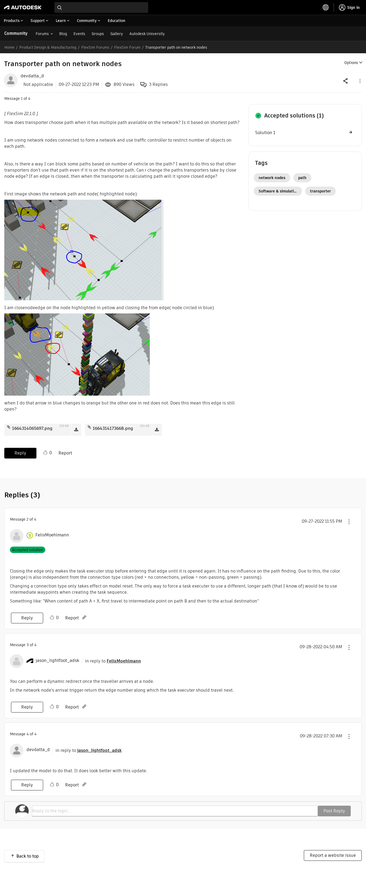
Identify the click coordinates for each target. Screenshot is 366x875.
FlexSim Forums (95, 47)
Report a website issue (333, 855)
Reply (20, 453)
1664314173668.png (113, 428)
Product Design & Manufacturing (47, 47)
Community (16, 33)
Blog (63, 33)
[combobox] (101, 7)
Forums (42, 33)
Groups (98, 33)
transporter (320, 191)
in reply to (113, 661)
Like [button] (45, 452)
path (302, 177)
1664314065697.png (32, 428)
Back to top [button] (27, 856)
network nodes (272, 177)
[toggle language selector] (325, 7)
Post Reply (334, 811)
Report (65, 453)
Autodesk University (147, 33)
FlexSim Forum (127, 47)
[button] (359, 81)
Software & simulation (278, 191)
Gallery (116, 33)
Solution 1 (265, 133)
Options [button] (351, 62)
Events (79, 33)
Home (9, 47)
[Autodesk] (23, 7)
